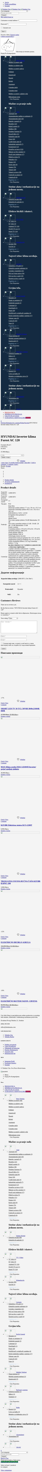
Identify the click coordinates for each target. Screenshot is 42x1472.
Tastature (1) (12, 358)
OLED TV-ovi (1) (14, 229)
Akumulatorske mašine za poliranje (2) (20, 116)
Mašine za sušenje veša (16, 65)
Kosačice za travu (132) (16, 149)
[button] (5, 716)
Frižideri (11, 72)
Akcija (7, 2)
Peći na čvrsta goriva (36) (16, 273)
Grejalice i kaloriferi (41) (16, 271)
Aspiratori (12, 84)
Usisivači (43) (13, 321)
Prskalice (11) (13, 159)
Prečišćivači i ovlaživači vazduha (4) (20, 313)
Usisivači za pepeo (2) (15, 175)
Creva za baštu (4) (14, 374)
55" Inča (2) (12, 221)
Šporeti (11, 78)
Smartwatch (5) (13, 341)
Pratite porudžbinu (10, 4)
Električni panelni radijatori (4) (18, 268)
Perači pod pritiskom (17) (16, 154)
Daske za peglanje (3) (15, 300)
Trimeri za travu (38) (15, 172)
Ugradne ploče (13, 87)
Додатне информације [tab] (12, 481)
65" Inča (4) (12, 224)
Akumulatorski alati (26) (16, 119)
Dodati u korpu (6, 457)
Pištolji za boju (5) (14, 157)
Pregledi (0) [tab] (8, 483)
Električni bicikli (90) (15, 199)
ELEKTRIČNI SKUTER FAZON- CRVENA (19, 1001)
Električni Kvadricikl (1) (16, 202)
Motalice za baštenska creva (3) (18, 376)
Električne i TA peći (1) (16, 266)
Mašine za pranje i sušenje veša (18, 94)
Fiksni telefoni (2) (14, 336)
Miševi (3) (12, 356)
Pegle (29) (12, 310)
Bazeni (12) (12, 371)
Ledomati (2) (13, 305)
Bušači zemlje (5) (14, 126)
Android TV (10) (14, 226)
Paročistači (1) (13, 308)
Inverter (27, 423)
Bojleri (11, 81)
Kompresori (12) (14, 147)
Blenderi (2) (12, 298)
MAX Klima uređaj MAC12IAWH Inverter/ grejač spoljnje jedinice (18, 768)
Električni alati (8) (14, 136)
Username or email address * (10, 20)
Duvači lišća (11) (14, 134)
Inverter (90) (12, 244)
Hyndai (8, 466)
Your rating (5, 618)
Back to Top (4, 1458)
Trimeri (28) (12, 170)
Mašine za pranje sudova (16, 69)
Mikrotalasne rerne (14, 97)
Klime (22, 423)
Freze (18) (12, 139)
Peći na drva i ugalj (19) (16, 276)
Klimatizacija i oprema (13, 423)
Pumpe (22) (12, 162)
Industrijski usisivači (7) (16, 144)
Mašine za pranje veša (15, 62)
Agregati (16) (13, 113)
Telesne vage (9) (14, 318)
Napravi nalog (14, 35)
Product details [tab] (9, 480)
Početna (3, 423)
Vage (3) (11, 323)
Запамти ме (7, 28)
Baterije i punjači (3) (15, 121)
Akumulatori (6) (14, 398)
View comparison (6, 1470)
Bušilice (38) (13, 129)
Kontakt (7, 6)
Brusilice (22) (13, 124)
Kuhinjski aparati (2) (15, 303)
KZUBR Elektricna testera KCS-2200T (16, 825)
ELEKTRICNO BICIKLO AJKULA (15, 942)
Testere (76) (12, 167)
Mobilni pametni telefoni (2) (17, 338)
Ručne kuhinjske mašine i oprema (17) (20, 316)
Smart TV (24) (13, 231)
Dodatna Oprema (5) (15, 131)
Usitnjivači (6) (13, 177)
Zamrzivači (12, 75)
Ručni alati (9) (13, 164)
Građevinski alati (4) (15, 142)
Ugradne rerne (13, 90)
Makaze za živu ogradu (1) (17, 152)
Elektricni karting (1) (15, 353)
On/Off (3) (12, 246)
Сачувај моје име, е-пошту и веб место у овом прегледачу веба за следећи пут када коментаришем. (18, 644)
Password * (4, 24)
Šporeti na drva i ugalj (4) (16, 278)
